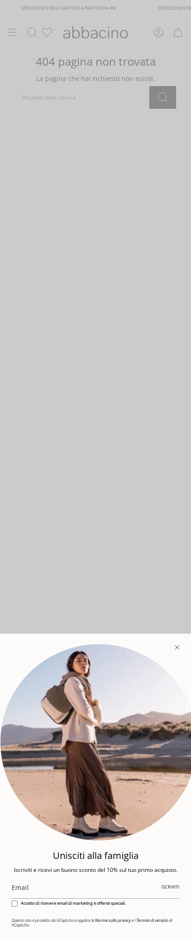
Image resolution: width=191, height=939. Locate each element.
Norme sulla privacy (113, 920)
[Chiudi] (177, 647)
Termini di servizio (152, 920)
